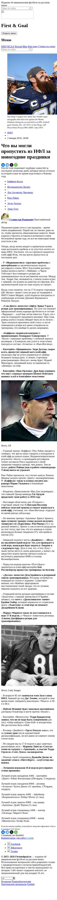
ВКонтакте (16, 847)
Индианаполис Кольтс (18, 187)
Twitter (14, 851)
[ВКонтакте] (3, 165)
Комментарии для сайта (17, 838)
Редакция (6, 881)
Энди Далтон (14, 203)
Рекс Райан (13, 198)
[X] (11, 165)
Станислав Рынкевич (21, 219)
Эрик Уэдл (12, 209)
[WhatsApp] (16, 165)
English (31, 884)
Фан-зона (33, 46)
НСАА (10, 46)
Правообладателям (21, 881)
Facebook (15, 844)
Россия (18, 46)
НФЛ (4, 46)
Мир (24, 46)
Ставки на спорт (46, 46)
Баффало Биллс (15, 181)
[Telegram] (7, 165)
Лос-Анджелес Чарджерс (20, 192)
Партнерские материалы (14, 884)
